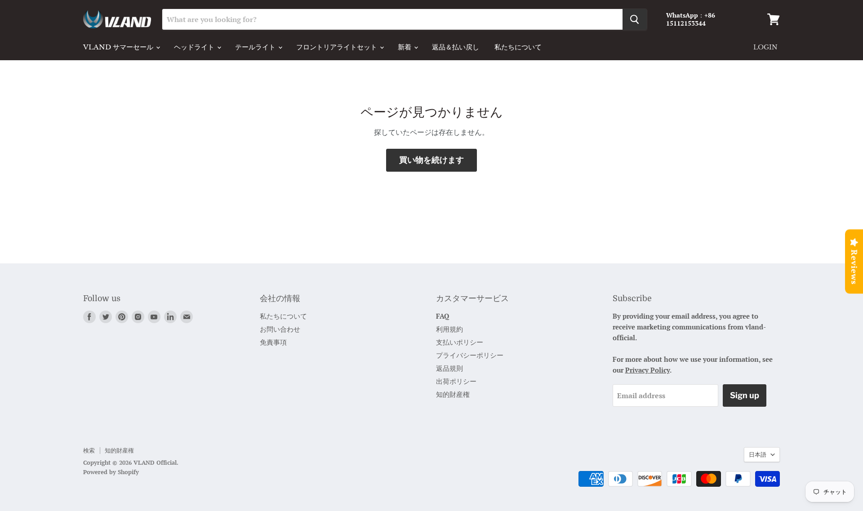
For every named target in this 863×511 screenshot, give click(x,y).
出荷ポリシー (456, 381)
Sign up (744, 395)
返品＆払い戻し (455, 47)
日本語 (757, 454)
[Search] (635, 19)
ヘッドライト (195, 47)
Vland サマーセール (119, 47)
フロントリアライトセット (337, 47)
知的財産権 (453, 394)
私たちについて (518, 47)
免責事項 (273, 342)
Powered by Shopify (111, 472)
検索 (89, 450)
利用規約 (449, 328)
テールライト (256, 47)
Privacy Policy (647, 369)
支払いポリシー (459, 342)
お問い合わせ (280, 328)
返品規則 (449, 368)
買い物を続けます (431, 159)
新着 (405, 47)
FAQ (442, 315)
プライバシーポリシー (469, 355)
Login (765, 47)
